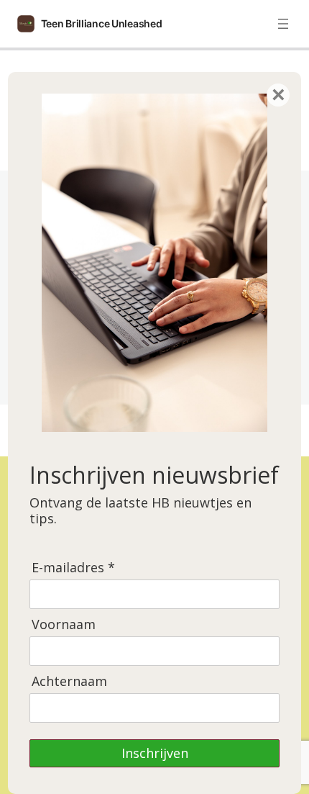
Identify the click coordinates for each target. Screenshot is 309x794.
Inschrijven (154, 753)
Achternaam (69, 681)
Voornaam (64, 624)
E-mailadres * (73, 567)
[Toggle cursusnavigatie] (283, 23)
